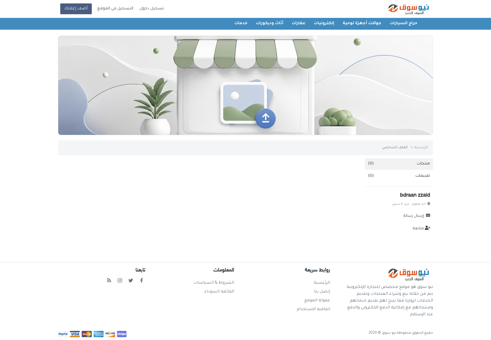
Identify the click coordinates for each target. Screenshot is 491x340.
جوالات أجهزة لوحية (362, 23)
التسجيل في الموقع (115, 9)
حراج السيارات (403, 23)
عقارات (298, 23)
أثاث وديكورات (269, 23)
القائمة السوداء (219, 292)
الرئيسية (421, 148)
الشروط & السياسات (214, 283)
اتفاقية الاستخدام (313, 309)
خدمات (240, 23)
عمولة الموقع (317, 300)
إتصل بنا (322, 292)
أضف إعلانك (76, 9)
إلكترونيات (324, 23)
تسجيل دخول (152, 9)
